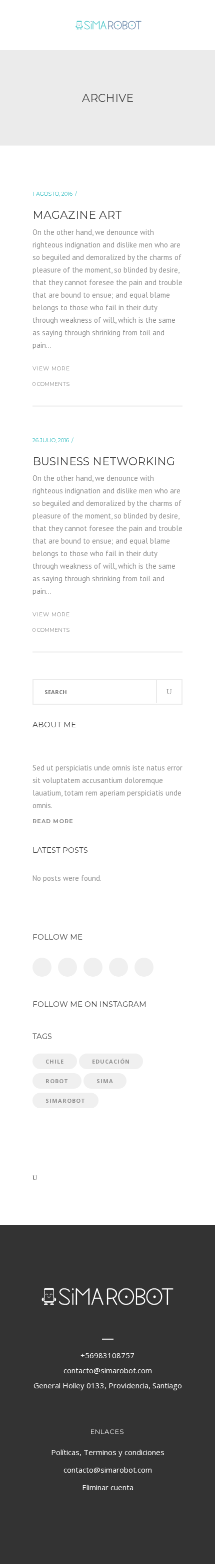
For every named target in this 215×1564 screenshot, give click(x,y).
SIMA (105, 1081)
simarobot (66, 1100)
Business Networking (103, 461)
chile (55, 1061)
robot (57, 1081)
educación (111, 1061)
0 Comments (51, 383)
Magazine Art (77, 215)
